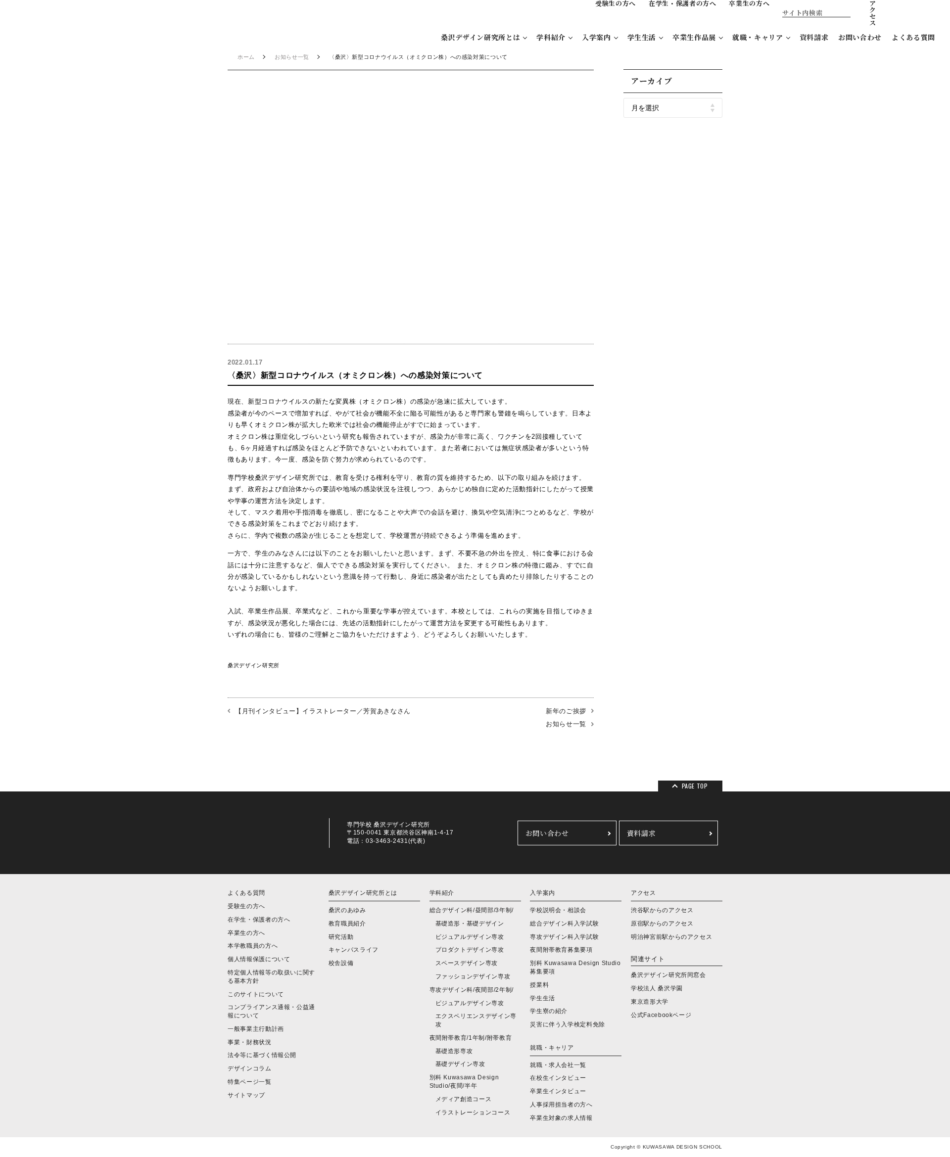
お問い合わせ (860, 37)
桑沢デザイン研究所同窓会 (668, 975)
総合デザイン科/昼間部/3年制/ (471, 910)
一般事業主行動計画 (256, 1028)
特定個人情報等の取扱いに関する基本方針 (271, 976)
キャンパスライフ (354, 949)
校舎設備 (341, 963)
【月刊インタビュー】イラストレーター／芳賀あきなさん (323, 711)
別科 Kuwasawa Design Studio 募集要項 (575, 967)
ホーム (246, 57)
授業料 (539, 984)
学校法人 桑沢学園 (657, 988)
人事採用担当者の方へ (561, 1104)
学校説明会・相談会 (558, 910)
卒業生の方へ (246, 932)
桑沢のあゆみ (347, 910)
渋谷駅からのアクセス (662, 910)
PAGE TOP (695, 786)
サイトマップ (246, 1095)
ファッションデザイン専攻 (473, 976)
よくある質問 (913, 37)
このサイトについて (256, 994)
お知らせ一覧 (292, 57)
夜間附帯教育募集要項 (561, 949)
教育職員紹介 (347, 923)
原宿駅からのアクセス (662, 923)
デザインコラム (250, 1068)
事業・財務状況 (250, 1042)
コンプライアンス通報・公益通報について (271, 1011)
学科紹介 (551, 37)
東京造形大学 (649, 1001)
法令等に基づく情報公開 (262, 1055)
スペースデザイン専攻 (466, 963)
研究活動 (341, 936)
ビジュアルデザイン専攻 (469, 936)
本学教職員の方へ (253, 945)
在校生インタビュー (558, 1077)
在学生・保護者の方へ (259, 919)
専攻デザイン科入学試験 (564, 936)
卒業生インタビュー (558, 1091)
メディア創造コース (463, 1099)
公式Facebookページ (661, 1015)
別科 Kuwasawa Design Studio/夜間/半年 (464, 1081)
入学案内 (596, 37)
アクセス (643, 892)
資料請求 (814, 37)
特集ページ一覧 (250, 1081)
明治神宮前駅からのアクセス (671, 936)
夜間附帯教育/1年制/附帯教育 (470, 1037)
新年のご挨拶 (566, 711)
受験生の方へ (246, 906)
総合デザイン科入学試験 (564, 923)
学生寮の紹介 (549, 1011)
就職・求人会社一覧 (558, 1065)
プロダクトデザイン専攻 (469, 949)
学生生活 (642, 37)
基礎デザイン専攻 (460, 1064)
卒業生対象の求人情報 (561, 1117)
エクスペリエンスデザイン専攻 (476, 1020)
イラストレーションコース (473, 1112)
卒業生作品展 (694, 37)
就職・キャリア (757, 37)
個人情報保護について (259, 959)
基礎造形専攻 (454, 1051)
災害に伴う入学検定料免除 (567, 1024)
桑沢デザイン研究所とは (480, 37)
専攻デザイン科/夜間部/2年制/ (471, 989)
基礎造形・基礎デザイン (469, 923)
